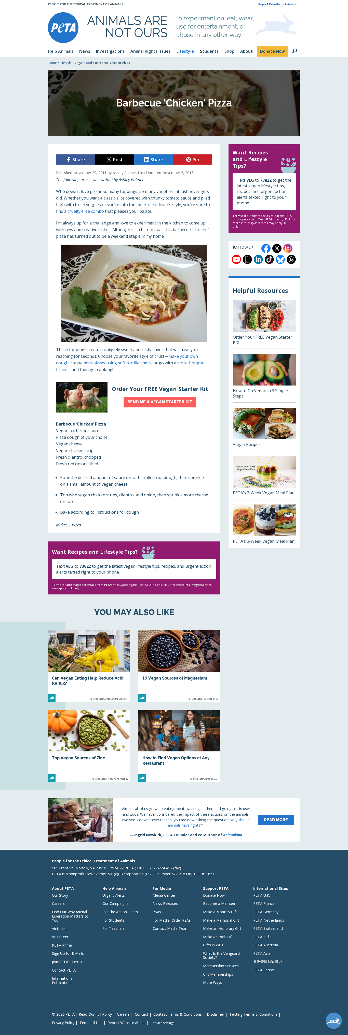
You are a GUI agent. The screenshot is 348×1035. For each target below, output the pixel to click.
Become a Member (219, 903)
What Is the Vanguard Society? (221, 955)
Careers (58, 903)
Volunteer (60, 936)
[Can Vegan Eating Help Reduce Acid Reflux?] (89, 666)
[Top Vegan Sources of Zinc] (89, 746)
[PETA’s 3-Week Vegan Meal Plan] (264, 526)
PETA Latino (263, 969)
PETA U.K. (261, 895)
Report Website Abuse (126, 1022)
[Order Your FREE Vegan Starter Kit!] (264, 324)
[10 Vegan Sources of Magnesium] (179, 666)
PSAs (157, 911)
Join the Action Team (120, 911)
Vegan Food (83, 63)
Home (52, 63)
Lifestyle (66, 63)
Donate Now (214, 895)
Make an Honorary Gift (222, 928)
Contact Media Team (171, 928)
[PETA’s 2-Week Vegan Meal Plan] (264, 477)
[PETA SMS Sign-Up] (247, 259)
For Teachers (113, 928)
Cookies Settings (162, 1023)
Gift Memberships (218, 974)
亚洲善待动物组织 (267, 961)
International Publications (62, 980)
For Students (113, 920)
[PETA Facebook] (266, 248)
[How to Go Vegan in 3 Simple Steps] (264, 378)
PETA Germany (265, 911)
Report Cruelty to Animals (277, 4)
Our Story (60, 895)
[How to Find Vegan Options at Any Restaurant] (179, 746)
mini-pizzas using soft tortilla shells (117, 363)
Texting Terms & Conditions (253, 1014)
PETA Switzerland (268, 928)
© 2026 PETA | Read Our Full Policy (82, 1014)
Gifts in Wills (213, 945)
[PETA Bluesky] (280, 259)
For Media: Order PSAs (172, 920)
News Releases (165, 903)
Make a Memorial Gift (221, 920)
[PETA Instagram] (287, 248)
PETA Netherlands (268, 920)
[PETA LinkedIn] (258, 259)
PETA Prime (62, 945)
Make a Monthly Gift (220, 911)
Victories (59, 928)
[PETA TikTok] (269, 259)
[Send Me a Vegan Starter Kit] (134, 397)
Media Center (164, 895)
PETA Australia (265, 945)
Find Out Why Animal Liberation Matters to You (70, 916)
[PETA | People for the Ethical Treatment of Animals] (63, 27)
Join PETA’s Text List (69, 961)
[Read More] (174, 820)
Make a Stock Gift (218, 936)
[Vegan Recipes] (264, 429)
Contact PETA (64, 970)
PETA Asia (261, 953)
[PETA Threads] (291, 259)
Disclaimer (215, 1014)
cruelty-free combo (86, 211)
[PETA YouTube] (236, 259)
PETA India (262, 936)
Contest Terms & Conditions (177, 1014)
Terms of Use (90, 1022)
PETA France (264, 903)
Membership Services (221, 965)
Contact (141, 1014)
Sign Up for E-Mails (68, 953)
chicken (200, 229)
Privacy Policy (63, 1022)
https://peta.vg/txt (125, 585)
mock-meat (147, 204)
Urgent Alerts (113, 895)
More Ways (212, 982)
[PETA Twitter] (277, 248)
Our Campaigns (115, 903)
